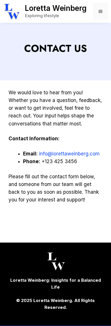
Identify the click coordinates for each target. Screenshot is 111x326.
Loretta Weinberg (56, 8)
